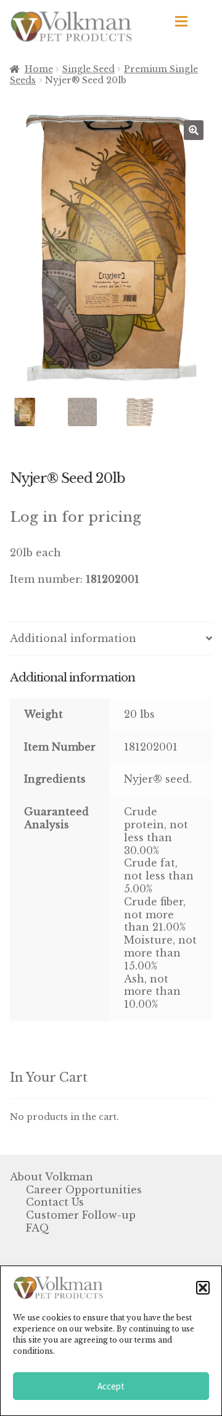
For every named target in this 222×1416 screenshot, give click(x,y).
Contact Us (55, 1202)
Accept (111, 1386)
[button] (203, 1288)
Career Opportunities (84, 1189)
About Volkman (51, 1177)
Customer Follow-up (81, 1215)
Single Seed (88, 69)
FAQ (37, 1228)
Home (39, 69)
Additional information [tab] (73, 638)
